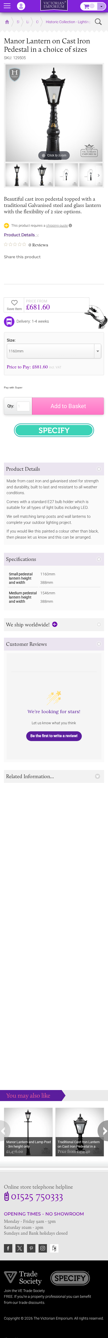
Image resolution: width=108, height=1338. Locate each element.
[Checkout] (101, 6)
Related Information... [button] (30, 776)
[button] (54, 469)
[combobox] (54, 351)
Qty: (10, 406)
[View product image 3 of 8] (66, 174)
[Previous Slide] (9, 175)
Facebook (8, 1248)
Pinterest (31, 1248)
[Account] (23, 6)
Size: (11, 340)
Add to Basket (68, 406)
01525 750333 (37, 1197)
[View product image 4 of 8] (90, 174)
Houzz (54, 1248)
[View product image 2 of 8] (41, 174)
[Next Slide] (99, 175)
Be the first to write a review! (54, 736)
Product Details (19, 234)
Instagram (43, 1248)
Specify (70, 1279)
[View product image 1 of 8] (17, 174)
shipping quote (57, 225)
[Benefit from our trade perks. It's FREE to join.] (23, 1278)
